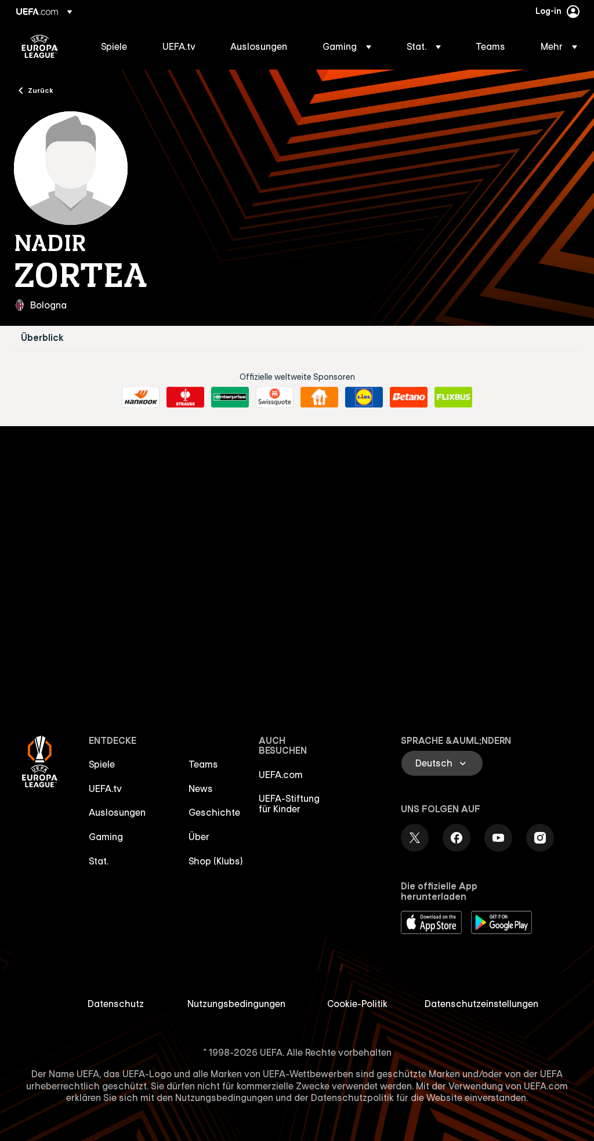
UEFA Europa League (40, 46)
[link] (114, 46)
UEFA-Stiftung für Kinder (289, 803)
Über (199, 836)
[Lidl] (364, 397)
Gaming (106, 836)
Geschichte (214, 812)
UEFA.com (281, 774)
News (201, 788)
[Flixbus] (453, 397)
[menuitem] (117, 46)
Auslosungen (117, 812)
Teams (203, 764)
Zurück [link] (40, 90)
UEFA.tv (105, 788)
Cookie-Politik (357, 1003)
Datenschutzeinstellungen (481, 1003)
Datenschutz (116, 1003)
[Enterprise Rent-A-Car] (230, 397)
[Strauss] (185, 397)
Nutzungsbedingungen (236, 1003)
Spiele (102, 764)
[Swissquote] (275, 397)
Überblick (42, 338)
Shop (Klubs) (216, 861)
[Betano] (409, 397)
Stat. (98, 861)
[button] (347, 46)
